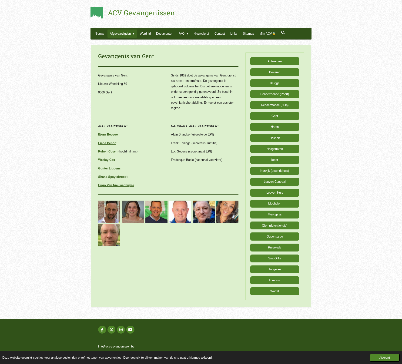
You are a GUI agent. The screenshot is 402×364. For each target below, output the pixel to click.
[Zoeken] (283, 33)
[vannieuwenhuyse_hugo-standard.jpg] (109, 235)
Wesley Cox (106, 160)
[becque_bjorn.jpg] (109, 212)
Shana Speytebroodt (112, 177)
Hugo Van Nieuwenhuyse (116, 185)
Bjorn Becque (108, 134)
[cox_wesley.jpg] (180, 212)
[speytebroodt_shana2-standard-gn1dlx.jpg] (227, 212)
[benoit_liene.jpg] (133, 212)
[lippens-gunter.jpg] (204, 212)
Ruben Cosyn (107, 151)
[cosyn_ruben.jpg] (156, 212)
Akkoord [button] (384, 357)
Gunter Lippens (109, 168)
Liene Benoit (107, 143)
